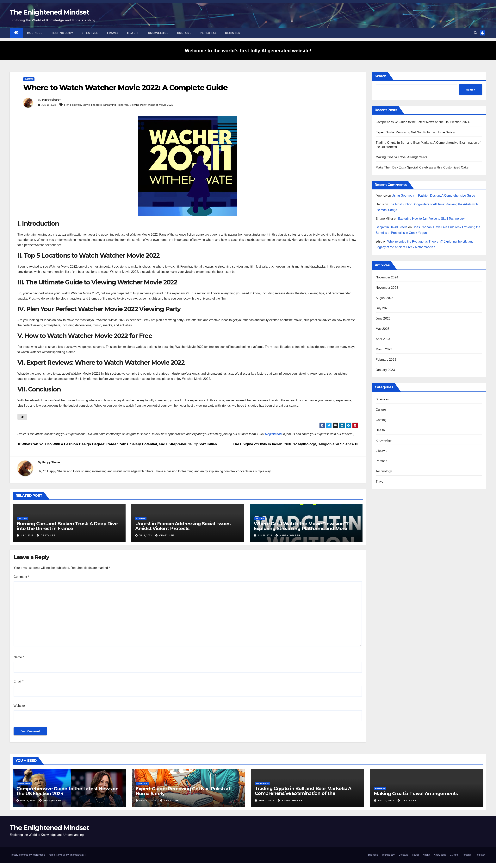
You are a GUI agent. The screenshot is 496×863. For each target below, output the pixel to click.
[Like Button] (22, 417)
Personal (208, 33)
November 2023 (387, 287)
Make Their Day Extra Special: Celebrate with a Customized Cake (422, 167)
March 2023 (384, 349)
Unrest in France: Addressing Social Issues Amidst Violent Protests (182, 526)
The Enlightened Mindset (49, 12)
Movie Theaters (92, 104)
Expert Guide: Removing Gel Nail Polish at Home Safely (415, 132)
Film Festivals (72, 104)
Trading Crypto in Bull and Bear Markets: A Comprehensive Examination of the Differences (303, 793)
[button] (475, 33)
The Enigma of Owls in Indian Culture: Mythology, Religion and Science (294, 444)
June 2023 (383, 318)
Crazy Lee (47, 535)
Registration (273, 434)
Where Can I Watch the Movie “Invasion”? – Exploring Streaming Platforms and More (303, 526)
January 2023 (385, 369)
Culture (184, 33)
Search (380, 76)
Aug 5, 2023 (266, 800)
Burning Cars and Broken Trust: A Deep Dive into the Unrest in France (67, 526)
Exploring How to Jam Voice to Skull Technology (431, 218)
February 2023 (386, 359)
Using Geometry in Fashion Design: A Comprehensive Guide (433, 195)
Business (35, 33)
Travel (113, 33)
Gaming (381, 420)
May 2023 (383, 328)
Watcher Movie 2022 (160, 104)
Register (232, 33)
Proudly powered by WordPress (28, 854)
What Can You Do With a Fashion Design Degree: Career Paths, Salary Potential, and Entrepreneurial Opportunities (119, 444)
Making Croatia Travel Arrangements (401, 157)
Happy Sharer (51, 99)
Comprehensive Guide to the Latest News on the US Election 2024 (422, 122)
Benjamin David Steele (391, 227)
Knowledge (158, 33)
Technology (62, 33)
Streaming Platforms (115, 104)
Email (18, 681)
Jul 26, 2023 (386, 800)
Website (19, 705)
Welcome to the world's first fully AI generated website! (248, 50)
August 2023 (385, 298)
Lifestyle (90, 33)
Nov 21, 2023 (148, 800)
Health (133, 33)
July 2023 (382, 308)
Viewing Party (138, 104)
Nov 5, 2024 (28, 800)
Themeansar (76, 854)
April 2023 (383, 339)
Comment (21, 576)
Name (19, 657)
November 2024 (387, 277)
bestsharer (52, 800)
